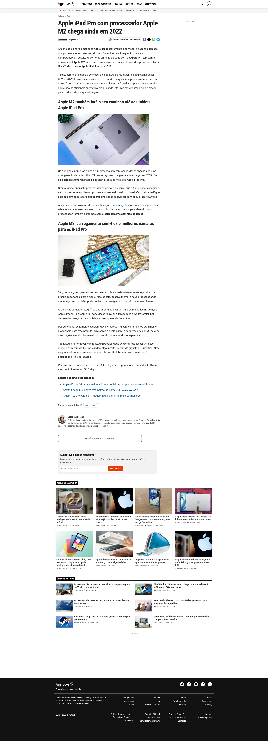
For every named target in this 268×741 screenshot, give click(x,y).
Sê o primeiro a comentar (101, 438)
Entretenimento (179, 701)
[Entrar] (209, 3)
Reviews (118, 4)
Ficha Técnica (154, 717)
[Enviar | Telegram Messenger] (158, 39)
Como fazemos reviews (150, 721)
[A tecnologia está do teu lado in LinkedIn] (210, 684)
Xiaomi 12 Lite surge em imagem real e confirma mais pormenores (102, 395)
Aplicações (129, 701)
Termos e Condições (177, 714)
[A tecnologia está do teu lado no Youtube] (196, 684)
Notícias (129, 4)
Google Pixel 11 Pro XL (86, 11)
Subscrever (115, 469)
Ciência (183, 698)
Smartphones (128, 698)
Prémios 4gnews (205, 717)
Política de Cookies (178, 717)
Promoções (87, 4)
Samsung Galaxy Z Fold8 (111, 11)
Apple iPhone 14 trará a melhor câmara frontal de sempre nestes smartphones (108, 384)
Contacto (182, 721)
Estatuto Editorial (152, 714)
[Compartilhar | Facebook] (144, 39)
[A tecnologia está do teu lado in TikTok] (203, 684)
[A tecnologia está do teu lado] (67, 3)
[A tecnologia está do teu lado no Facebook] (182, 684)
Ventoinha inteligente (148, 11)
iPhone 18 (129, 11)
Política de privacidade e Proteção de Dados (121, 715)
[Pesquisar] (202, 4)
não (94, 405)
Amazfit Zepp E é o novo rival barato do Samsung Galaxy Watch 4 (100, 390)
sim (86, 405)
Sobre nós (129, 720)
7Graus (72, 715)
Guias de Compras (103, 4)
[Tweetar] (149, 39)
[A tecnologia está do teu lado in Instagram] (189, 684)
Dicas (139, 4)
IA (159, 701)
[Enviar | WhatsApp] (153, 39)
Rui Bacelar (62, 39)
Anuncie (208, 714)
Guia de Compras (152, 704)
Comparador (150, 4)
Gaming (208, 704)
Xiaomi (157, 698)
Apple (131, 704)
